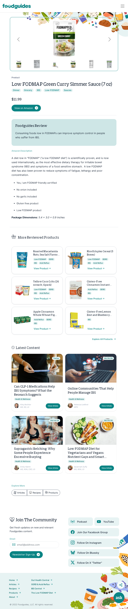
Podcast (82, 521)
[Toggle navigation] (122, 6)
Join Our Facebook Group (92, 532)
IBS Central (36, 588)
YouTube (108, 521)
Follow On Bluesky (88, 552)
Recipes (37, 492)
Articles (21, 492)
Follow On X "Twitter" (89, 562)
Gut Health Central (40, 580)
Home (12, 580)
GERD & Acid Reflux (40, 584)
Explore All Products (102, 339)
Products (53, 492)
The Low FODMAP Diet (42, 593)
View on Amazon (23, 108)
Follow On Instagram (89, 542)
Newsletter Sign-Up (23, 554)
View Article (53, 406)
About (12, 597)
